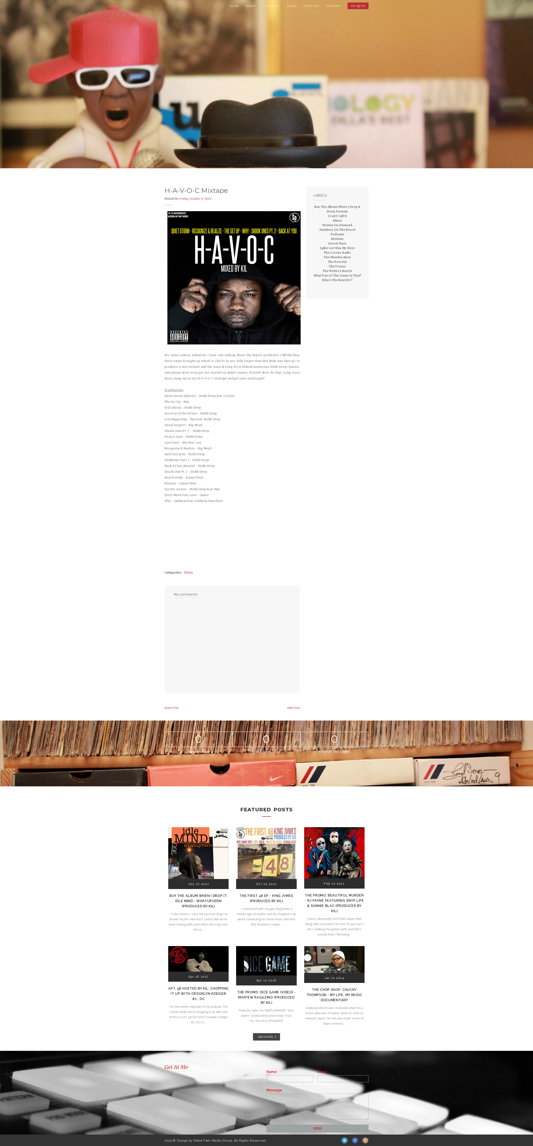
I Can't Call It (337, 216)
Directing (311, 5)
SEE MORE (265, 1036)
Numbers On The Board (337, 230)
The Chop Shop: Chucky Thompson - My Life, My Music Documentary (334, 995)
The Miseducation (337, 257)
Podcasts (271, 5)
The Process (337, 262)
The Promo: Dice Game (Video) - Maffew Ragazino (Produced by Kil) (266, 997)
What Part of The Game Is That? (337, 275)
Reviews (333, 5)
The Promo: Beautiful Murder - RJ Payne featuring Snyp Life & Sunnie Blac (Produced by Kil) (334, 903)
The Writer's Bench (337, 271)
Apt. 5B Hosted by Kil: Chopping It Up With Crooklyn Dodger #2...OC (198, 993)
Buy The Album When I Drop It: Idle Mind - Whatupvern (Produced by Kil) (198, 901)
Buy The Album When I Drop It (337, 207)
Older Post (293, 708)
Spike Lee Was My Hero (337, 248)
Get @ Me (358, 5)
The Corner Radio (337, 252)
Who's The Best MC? (337, 280)
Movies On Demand (337, 225)
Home (234, 5)
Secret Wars (337, 243)
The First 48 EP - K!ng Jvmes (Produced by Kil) (266, 898)
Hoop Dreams (337, 211)
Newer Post (171, 708)
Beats (251, 5)
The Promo (337, 266)
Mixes (291, 5)
